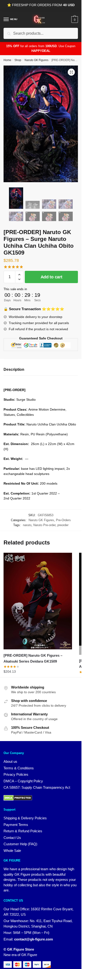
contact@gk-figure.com (33, 939)
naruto (27, 525)
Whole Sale (12, 851)
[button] (71, 72)
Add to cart (51, 277)
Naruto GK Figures (36, 60)
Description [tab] (14, 369)
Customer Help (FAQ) (20, 844)
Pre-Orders (63, 520)
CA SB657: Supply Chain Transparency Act (37, 787)
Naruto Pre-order (44, 525)
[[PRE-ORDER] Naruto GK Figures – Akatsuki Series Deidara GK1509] (38, 601)
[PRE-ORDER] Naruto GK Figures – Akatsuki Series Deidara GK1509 (33, 658)
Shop (17, 60)
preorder (62, 525)
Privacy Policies (16, 774)
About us (10, 761)
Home (7, 60)
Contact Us (12, 838)
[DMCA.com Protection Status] (18, 799)
